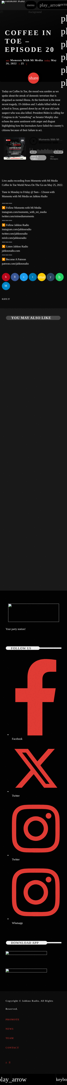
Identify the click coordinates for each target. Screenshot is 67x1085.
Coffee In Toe (14, 474)
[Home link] (13, 5)
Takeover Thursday (17, 388)
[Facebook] (10, 1062)
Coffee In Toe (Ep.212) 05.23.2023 (29, 566)
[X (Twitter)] (6, 1062)
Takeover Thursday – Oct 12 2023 (29, 394)
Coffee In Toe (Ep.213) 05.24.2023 (29, 480)
